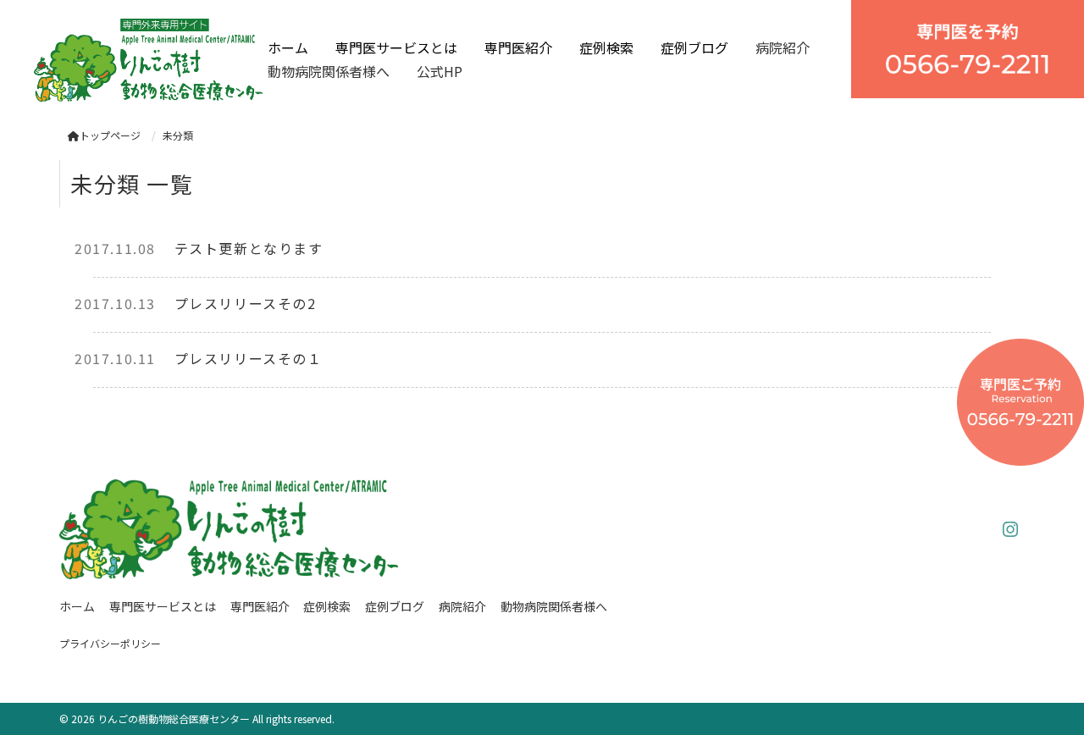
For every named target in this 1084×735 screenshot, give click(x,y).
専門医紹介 (518, 47)
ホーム (288, 47)
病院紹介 (782, 47)
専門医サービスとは (396, 47)
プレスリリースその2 (245, 303)
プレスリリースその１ (248, 358)
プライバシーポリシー (110, 643)
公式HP (439, 71)
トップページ (110, 135)
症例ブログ (694, 47)
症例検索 (606, 47)
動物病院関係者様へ (329, 71)
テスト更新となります (249, 248)
